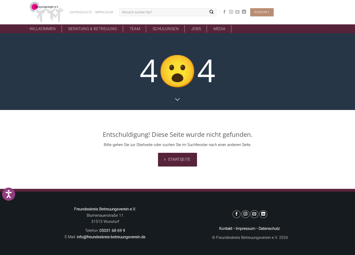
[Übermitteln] (211, 12)
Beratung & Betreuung (92, 28)
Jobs (196, 28)
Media (219, 28)
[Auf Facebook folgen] (224, 12)
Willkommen (43, 28)
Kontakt (225, 228)
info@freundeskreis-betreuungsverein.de (111, 237)
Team (135, 28)
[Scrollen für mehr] (177, 99)
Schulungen (166, 28)
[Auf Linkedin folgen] (244, 12)
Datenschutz (81, 12)
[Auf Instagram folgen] (231, 12)
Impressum (104, 12)
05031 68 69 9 (112, 230)
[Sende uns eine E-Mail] (237, 12)
